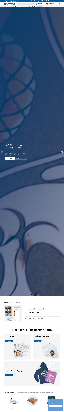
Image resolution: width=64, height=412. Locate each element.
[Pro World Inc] (9, 4)
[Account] (57, 3)
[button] (59, 3)
